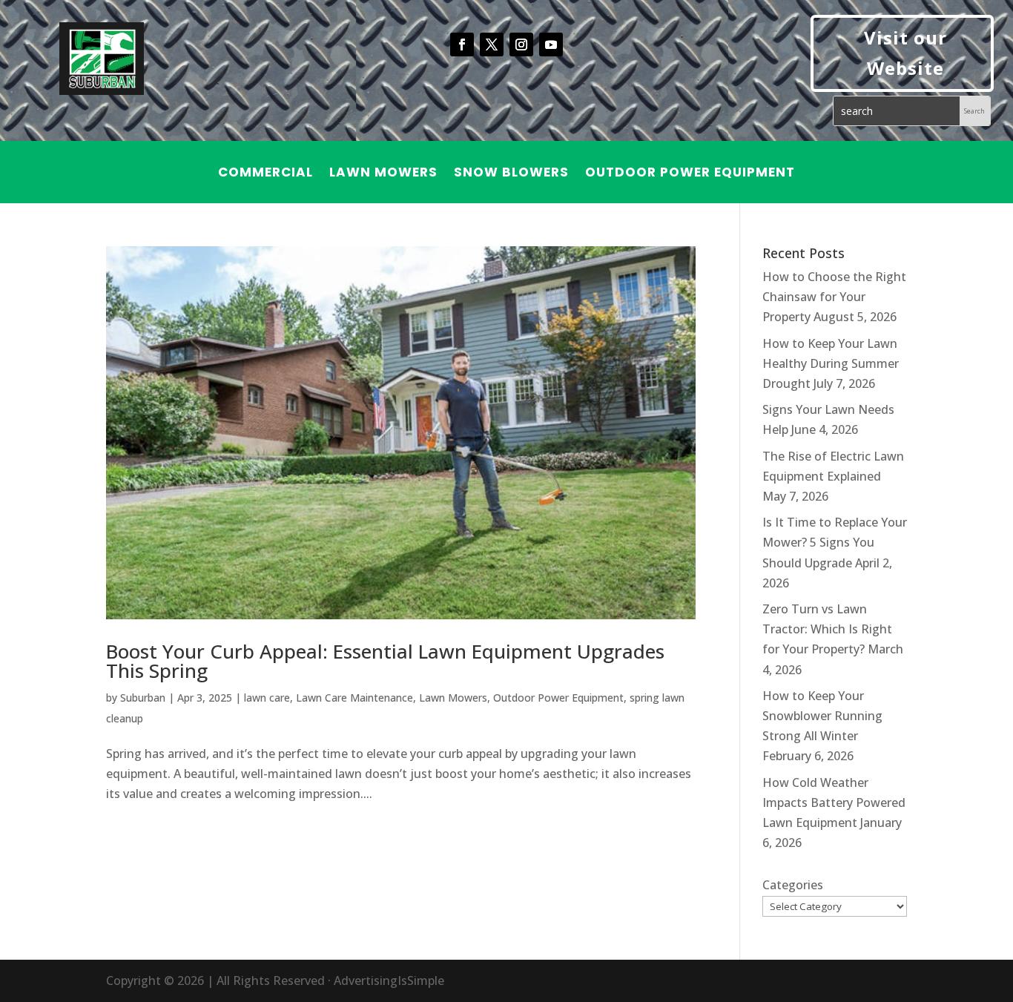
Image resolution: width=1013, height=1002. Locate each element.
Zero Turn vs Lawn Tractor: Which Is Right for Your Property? (827, 629)
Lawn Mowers (383, 174)
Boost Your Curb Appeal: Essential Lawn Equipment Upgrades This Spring (385, 661)
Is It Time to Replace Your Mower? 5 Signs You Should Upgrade (834, 542)
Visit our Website (905, 52)
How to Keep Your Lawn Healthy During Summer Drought (830, 363)
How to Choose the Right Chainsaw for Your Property (834, 296)
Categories (792, 885)
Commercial (265, 174)
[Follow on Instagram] (521, 44)
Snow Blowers (511, 174)
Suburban (142, 697)
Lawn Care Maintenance (354, 697)
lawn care (267, 697)
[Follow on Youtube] (551, 44)
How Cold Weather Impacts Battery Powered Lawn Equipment (833, 802)
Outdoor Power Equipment (690, 174)
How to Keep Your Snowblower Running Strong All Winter (822, 716)
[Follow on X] (492, 44)
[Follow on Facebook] (462, 44)
